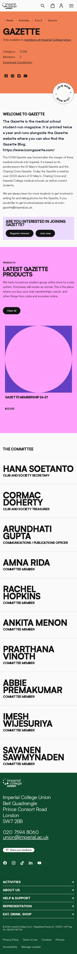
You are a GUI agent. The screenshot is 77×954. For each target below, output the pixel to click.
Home (9, 20)
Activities (24, 20)
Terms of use (30, 939)
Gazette (52, 20)
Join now (47, 233)
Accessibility (10, 946)
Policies (60, 939)
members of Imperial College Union (47, 40)
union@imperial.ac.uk (25, 837)
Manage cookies (31, 946)
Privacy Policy (11, 939)
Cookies (46, 939)
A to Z (38, 20)
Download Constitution (17, 62)
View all (13, 310)
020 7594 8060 (21, 832)
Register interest (21, 233)
